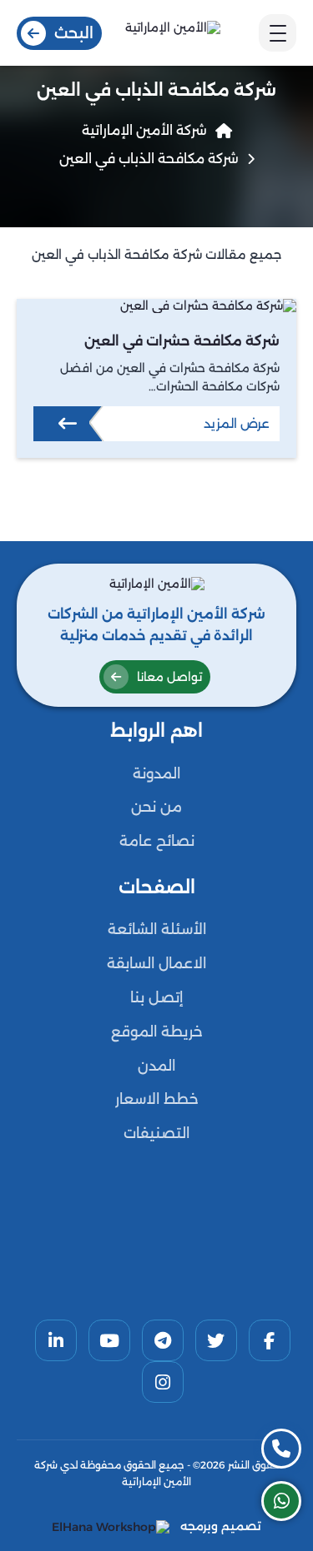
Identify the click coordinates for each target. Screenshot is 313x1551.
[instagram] (163, 1382)
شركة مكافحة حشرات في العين (182, 341)
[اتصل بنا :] (281, 1448)
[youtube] (109, 1340)
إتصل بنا (156, 997)
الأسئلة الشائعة (157, 929)
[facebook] (269, 1340)
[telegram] (163, 1340)
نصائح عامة (156, 841)
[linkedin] (56, 1340)
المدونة (156, 773)
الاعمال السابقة (156, 963)
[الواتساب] (281, 1501)
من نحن (156, 806)
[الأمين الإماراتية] (173, 33)
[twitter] (216, 1340)
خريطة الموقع (157, 1031)
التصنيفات (156, 1133)
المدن (156, 1065)
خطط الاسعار (157, 1099)
